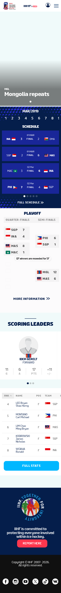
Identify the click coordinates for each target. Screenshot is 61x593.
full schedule (29, 202)
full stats (31, 465)
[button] (24, 196)
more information (29, 298)
